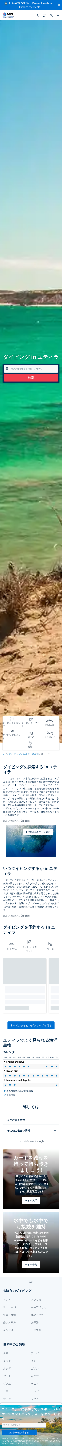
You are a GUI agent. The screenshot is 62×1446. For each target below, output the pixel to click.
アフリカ (36, 1299)
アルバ (35, 1353)
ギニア (35, 1376)
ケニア (35, 1383)
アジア (7, 1299)
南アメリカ (9, 1322)
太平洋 (35, 1322)
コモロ (7, 1391)
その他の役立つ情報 (18, 1130)
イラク (7, 1361)
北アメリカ (37, 1315)
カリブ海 (36, 1330)
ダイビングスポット (29, 949)
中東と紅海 (9, 1315)
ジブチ (35, 1399)
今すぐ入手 (31, 1200)
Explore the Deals (29, 7)
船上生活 (12, 949)
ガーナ (7, 1376)
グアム (7, 1383)
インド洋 (8, 1330)
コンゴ (35, 1391)
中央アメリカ (38, 1307)
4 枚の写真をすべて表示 (38, 831)
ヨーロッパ (9, 1307)
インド (35, 1361)
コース (50, 949)
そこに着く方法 (16, 1120)
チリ (5, 1353)
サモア (7, 1399)
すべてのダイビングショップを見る (31, 1025)
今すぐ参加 (31, 1264)
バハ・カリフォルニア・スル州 (23, 753)
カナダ (7, 1368)
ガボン (35, 1368)
